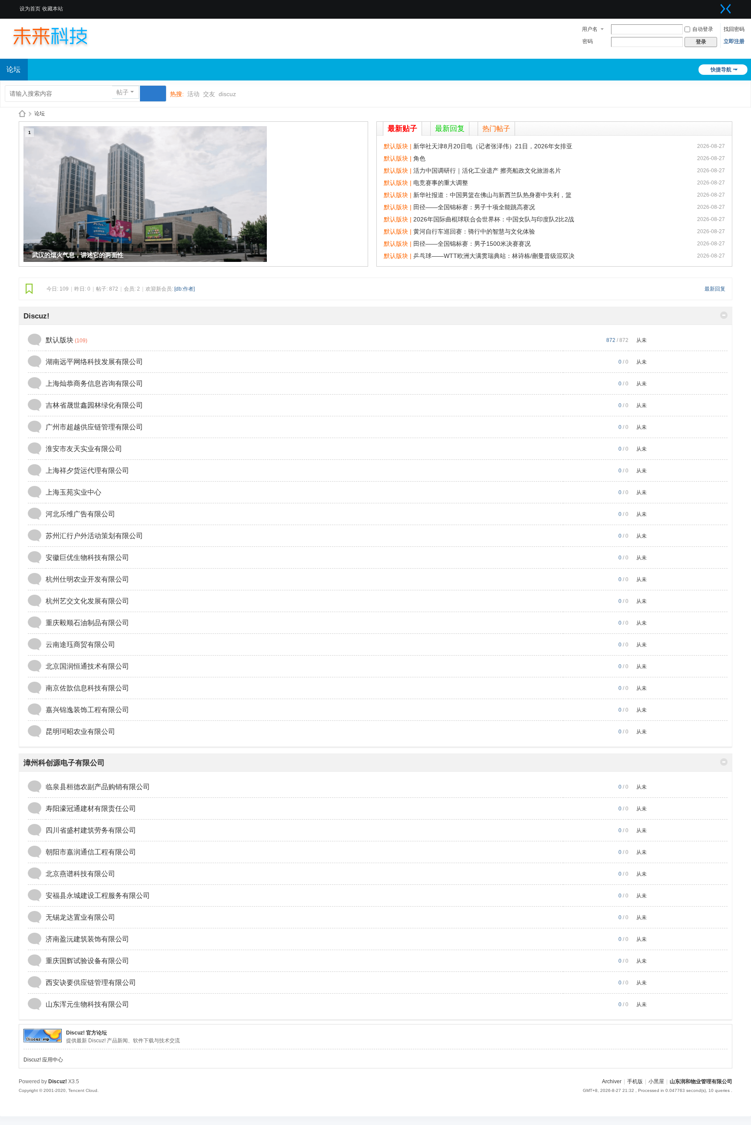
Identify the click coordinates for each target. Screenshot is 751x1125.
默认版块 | (398, 146)
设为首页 (30, 9)
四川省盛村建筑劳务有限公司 (91, 830)
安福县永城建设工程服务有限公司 (98, 895)
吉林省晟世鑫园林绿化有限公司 (94, 405)
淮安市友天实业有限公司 (84, 448)
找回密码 (734, 29)
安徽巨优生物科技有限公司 (87, 557)
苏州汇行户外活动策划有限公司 (94, 535)
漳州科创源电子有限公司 (64, 763)
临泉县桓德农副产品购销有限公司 (98, 786)
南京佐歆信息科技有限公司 (87, 688)
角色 (419, 158)
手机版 (635, 1081)
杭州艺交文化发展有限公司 (87, 601)
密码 (587, 41)
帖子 (122, 92)
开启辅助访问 (715, 6)
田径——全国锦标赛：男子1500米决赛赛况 (472, 243)
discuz (227, 93)
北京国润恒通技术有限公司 (87, 666)
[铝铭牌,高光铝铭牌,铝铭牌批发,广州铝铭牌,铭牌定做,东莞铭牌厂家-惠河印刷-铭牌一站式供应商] (59, 36)
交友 (209, 93)
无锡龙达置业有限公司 (80, 917)
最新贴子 (402, 128)
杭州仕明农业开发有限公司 (87, 579)
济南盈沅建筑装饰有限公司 (87, 939)
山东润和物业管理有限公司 (701, 1081)
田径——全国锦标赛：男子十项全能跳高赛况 (474, 207)
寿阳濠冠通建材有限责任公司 (91, 808)
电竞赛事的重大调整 (440, 182)
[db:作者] (184, 289)
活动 (193, 93)
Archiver (611, 1081)
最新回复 (450, 128)
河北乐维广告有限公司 (80, 514)
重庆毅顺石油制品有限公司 (87, 622)
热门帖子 (496, 128)
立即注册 (734, 41)
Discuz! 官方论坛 (86, 1033)
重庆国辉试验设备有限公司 (87, 960)
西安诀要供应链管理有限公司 (91, 982)
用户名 (590, 29)
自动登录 (702, 29)
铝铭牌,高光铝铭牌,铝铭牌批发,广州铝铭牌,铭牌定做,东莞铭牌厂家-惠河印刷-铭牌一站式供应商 (22, 113)
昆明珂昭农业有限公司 (80, 731)
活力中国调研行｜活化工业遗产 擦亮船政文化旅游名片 (487, 170)
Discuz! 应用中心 (43, 1060)
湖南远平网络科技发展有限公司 (94, 361)
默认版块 (59, 340)
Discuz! (36, 316)
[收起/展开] (724, 315)
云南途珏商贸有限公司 (80, 644)
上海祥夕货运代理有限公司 (87, 470)
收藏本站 (52, 9)
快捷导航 (721, 70)
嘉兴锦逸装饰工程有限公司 (87, 709)
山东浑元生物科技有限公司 (87, 1004)
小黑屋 (656, 1081)
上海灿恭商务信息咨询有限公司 (94, 383)
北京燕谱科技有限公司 (80, 873)
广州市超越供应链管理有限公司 (94, 427)
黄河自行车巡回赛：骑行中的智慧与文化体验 (474, 231)
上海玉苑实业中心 (73, 492)
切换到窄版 (725, 8)
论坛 (39, 113)
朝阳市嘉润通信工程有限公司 (91, 852)
